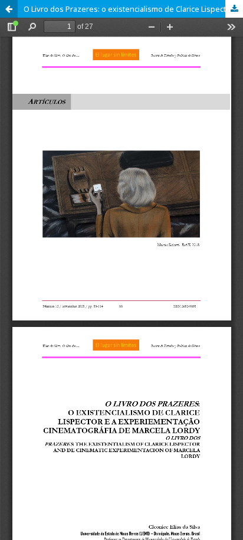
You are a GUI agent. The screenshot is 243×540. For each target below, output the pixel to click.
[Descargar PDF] (234, 9)
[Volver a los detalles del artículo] (9, 9)
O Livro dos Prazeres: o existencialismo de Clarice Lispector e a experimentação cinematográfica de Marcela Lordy (133, 9)
